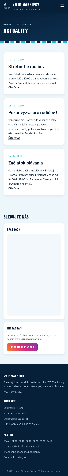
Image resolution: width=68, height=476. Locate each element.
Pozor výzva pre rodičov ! (32, 112)
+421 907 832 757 (14, 413)
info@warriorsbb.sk (16, 418)
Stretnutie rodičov (26, 66)
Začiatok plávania (25, 162)
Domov (7, 24)
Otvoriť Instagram (22, 347)
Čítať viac (14, 87)
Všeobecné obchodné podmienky (21, 451)
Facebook (8, 457)
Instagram (21, 457)
